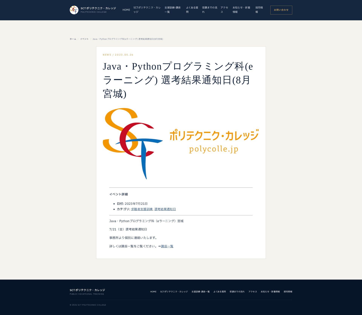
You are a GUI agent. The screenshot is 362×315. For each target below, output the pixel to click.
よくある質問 (192, 10)
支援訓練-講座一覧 (173, 10)
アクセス (224, 10)
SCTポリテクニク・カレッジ (147, 10)
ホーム (73, 39)
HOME (126, 10)
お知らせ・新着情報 (241, 10)
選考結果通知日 (165, 209)
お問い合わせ (281, 10)
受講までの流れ (209, 10)
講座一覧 (167, 246)
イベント (84, 39)
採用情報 (259, 10)
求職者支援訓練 (142, 209)
